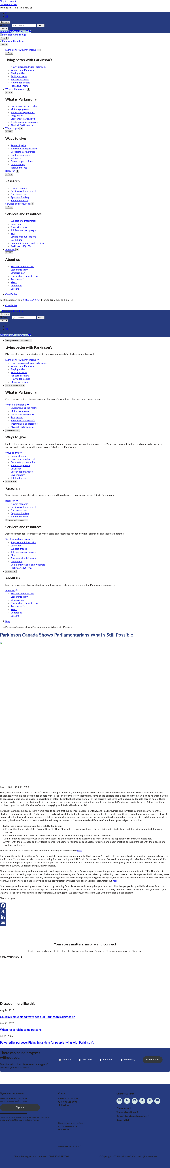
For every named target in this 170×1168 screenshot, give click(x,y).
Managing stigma (19, 86)
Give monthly (18, 164)
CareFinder (16, 224)
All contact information (69, 1146)
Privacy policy (123, 1108)
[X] (85, 911)
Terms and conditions (126, 1112)
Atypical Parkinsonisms (23, 125)
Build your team (19, 76)
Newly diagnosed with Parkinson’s (28, 67)
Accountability (18, 279)
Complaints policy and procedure (131, 1116)
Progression (17, 116)
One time (87, 1059)
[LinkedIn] (85, 917)
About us (10, 249)
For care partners (20, 80)
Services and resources (18, 204)
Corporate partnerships (23, 152)
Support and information (23, 221)
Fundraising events (20, 155)
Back (9, 53)
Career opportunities (22, 161)
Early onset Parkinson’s (23, 119)
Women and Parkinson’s (23, 70)
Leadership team (19, 270)
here (79, 851)
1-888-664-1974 (8, 4)
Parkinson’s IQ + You (21, 246)
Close (3, 44)
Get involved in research (23, 191)
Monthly (66, 1059)
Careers (15, 289)
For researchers (19, 194)
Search (40, 25)
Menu (3, 38)
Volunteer (16, 158)
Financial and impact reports (25, 276)
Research (10, 171)
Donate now (152, 1059)
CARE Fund (16, 240)
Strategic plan (18, 273)
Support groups (19, 227)
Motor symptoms (20, 109)
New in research (19, 188)
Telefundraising (19, 168)
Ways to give (12, 128)
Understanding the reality (25, 106)
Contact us (16, 286)
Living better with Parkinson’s (21, 50)
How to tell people (20, 83)
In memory (129, 1059)
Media (14, 282)
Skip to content (8, 1)
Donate (15, 31)
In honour (108, 1059)
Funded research (19, 201)
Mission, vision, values (22, 266)
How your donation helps (24, 149)
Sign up (20, 1107)
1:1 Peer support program (24, 230)
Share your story (10, 957)
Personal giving (18, 145)
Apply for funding (20, 197)
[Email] (85, 923)
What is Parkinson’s (16, 89)
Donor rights (122, 1120)
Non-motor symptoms (23, 112)
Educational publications (23, 237)
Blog (13, 233)
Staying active (18, 73)
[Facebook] (85, 905)
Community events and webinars (28, 243)
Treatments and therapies (24, 122)
